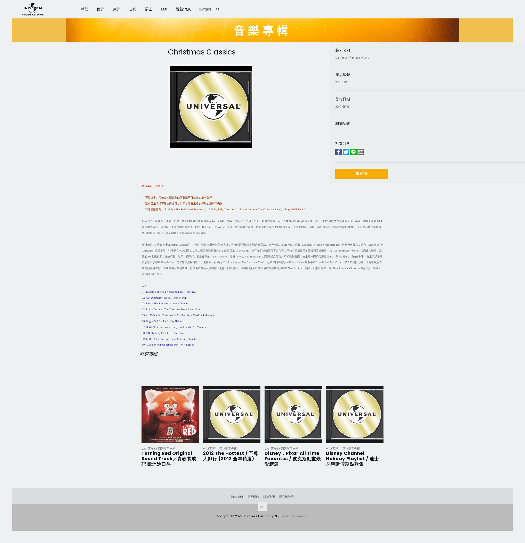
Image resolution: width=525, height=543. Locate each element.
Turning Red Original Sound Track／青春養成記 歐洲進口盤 (169, 458)
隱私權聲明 (286, 497)
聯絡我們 (237, 497)
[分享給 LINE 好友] (353, 154)
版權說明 (269, 497)
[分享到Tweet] (346, 154)
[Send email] (360, 154)
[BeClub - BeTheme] (32, 9)
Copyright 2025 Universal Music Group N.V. (250, 516)
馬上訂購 (362, 174)
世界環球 (253, 497)
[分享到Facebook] (338, 154)
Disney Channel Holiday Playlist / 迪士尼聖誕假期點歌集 (352, 458)
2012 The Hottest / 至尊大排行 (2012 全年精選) (230, 456)
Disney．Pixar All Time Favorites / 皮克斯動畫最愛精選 (293, 458)
